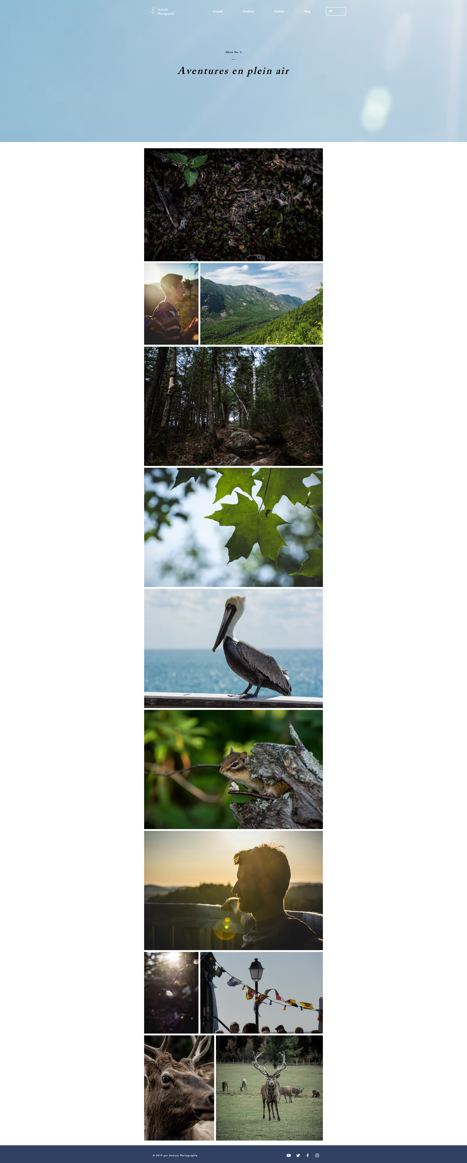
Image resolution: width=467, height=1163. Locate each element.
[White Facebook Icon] (307, 1155)
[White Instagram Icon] (317, 1155)
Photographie (166, 14)
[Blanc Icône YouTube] (288, 1155)
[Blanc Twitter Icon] (298, 1155)
